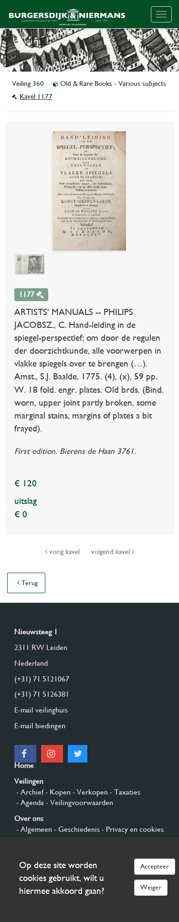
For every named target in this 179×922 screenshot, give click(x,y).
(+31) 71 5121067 (41, 678)
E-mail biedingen (39, 725)
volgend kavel (111, 551)
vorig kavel (64, 551)
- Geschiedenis (76, 829)
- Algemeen (33, 829)
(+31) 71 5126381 (41, 694)
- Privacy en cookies (132, 829)
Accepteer (154, 866)
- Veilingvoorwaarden (78, 802)
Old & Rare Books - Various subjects (112, 83)
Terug (29, 583)
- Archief (28, 791)
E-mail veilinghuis (41, 709)
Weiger (150, 887)
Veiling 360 (29, 83)
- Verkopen (89, 791)
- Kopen (57, 791)
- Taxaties (124, 791)
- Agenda (29, 802)
